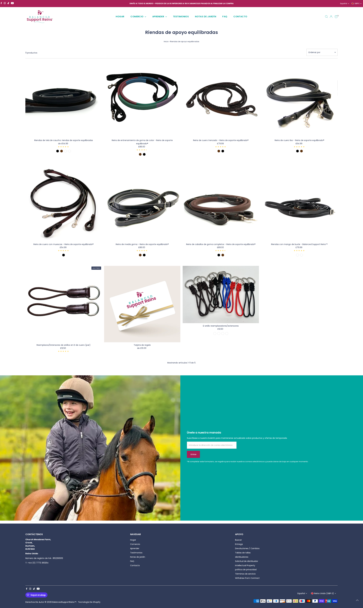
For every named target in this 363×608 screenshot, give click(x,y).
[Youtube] (12, 3)
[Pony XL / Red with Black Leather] (65, 151)
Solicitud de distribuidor (246, 561)
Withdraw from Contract (247, 578)
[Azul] (214, 333)
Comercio (137, 16)
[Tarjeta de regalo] (142, 304)
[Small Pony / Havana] (61, 151)
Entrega (239, 544)
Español (343, 3)
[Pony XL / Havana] (301, 151)
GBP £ (357, 3)
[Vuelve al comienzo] (357, 600)
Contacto (240, 16)
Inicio (166, 41)
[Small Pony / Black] (57, 151)
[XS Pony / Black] (218, 255)
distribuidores (241, 557)
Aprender (158, 16)
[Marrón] (218, 333)
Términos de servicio (245, 573)
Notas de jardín (205, 16)
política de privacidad (246, 569)
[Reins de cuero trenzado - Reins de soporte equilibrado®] (221, 99)
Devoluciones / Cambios (247, 548)
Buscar (238, 539)
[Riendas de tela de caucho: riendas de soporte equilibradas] (63, 99)
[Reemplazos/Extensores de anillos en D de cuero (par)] (63, 304)
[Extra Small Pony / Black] (144, 154)
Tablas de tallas (243, 552)
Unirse (193, 454)
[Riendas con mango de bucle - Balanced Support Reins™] (299, 203)
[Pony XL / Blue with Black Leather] (69, 151)
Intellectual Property (245, 565)
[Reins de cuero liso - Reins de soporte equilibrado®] (299, 99)
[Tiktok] (8, 3)
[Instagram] (4, 3)
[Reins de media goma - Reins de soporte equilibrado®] (142, 203)
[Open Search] (326, 16)
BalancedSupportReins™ (64, 602)
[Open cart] (336, 16)
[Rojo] (226, 333)
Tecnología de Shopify (89, 602)
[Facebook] (1, 3)
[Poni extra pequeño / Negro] (301, 255)
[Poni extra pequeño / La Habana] (297, 255)
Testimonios (181, 16)
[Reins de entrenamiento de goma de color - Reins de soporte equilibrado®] (142, 99)
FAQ (224, 16)
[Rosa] (222, 333)
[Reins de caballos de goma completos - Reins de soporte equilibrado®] (221, 203)
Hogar (120, 16)
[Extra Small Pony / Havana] (140, 154)
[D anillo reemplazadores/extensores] (221, 294)
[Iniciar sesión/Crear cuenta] (331, 16)
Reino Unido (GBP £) (324, 593)
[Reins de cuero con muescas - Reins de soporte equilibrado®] (63, 203)
